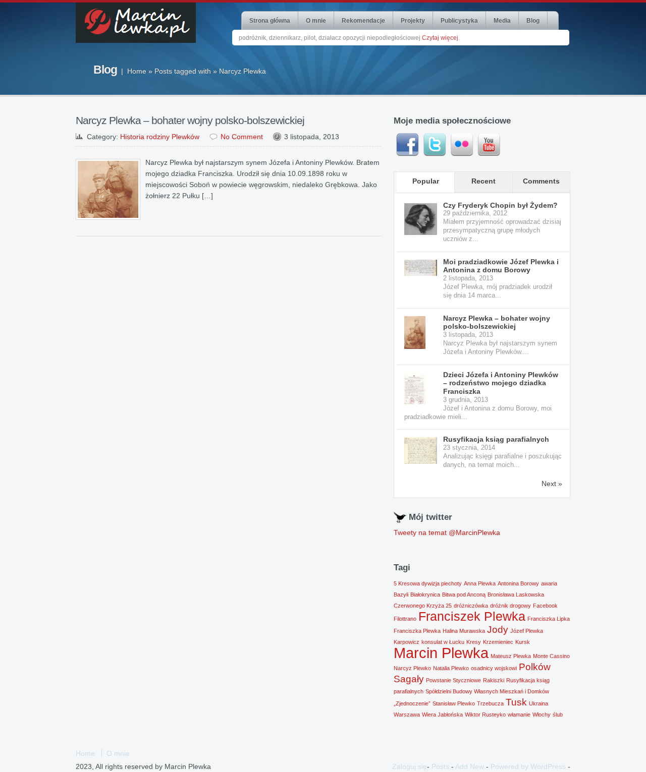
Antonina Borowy (518, 583)
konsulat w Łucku (442, 642)
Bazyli (401, 594)
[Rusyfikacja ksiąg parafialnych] (420, 450)
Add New (469, 766)
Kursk (522, 642)
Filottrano (405, 619)
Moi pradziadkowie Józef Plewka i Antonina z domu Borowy (501, 266)
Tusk (516, 702)
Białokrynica (425, 594)
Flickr (462, 145)
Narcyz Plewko (412, 668)
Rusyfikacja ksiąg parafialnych (496, 439)
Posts (440, 766)
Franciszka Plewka (417, 631)
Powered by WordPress (528, 766)
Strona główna (269, 20)
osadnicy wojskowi (494, 668)
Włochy (541, 714)
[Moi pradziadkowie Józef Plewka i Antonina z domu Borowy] (420, 268)
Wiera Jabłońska (442, 714)
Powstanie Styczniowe (453, 680)
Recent (483, 181)
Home (136, 71)
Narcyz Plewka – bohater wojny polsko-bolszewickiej (190, 120)
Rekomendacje (363, 20)
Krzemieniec (498, 642)
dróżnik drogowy (510, 606)
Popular (425, 181)
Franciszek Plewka (471, 616)
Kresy (473, 642)
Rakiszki (493, 680)
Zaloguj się (409, 766)
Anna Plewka (480, 583)
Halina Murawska (464, 631)
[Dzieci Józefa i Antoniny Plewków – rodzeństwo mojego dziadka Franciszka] (420, 389)
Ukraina (538, 703)
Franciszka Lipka (548, 619)
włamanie (519, 714)
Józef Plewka (526, 631)
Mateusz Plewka (511, 656)
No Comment (242, 137)
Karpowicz (406, 642)
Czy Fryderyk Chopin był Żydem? (500, 205)
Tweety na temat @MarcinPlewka (447, 532)
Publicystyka (459, 20)
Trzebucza (490, 703)
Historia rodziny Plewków (159, 137)
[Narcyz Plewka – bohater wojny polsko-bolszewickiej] (420, 332)
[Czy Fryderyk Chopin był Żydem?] (420, 219)
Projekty (413, 20)
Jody (497, 629)
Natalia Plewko (451, 668)
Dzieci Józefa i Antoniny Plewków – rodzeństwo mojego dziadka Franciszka (500, 383)
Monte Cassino (551, 656)
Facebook (407, 145)
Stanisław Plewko (454, 703)
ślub (558, 714)
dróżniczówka (471, 606)
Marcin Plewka (441, 652)
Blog (533, 20)
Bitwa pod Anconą (464, 594)
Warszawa (407, 714)
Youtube (489, 145)
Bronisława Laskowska (516, 594)
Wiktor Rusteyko (485, 714)
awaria (549, 583)
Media (502, 20)
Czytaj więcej (440, 37)
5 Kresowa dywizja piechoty (428, 583)
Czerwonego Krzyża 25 (423, 606)
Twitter (434, 145)
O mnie (316, 20)
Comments (541, 181)
